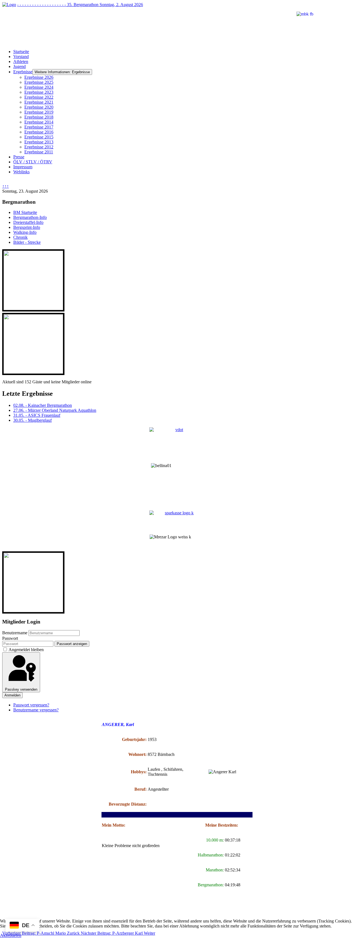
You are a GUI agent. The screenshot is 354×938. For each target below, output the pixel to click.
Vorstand (21, 56)
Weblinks (21, 171)
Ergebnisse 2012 (38, 147)
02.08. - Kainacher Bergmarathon (42, 405)
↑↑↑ (5, 186)
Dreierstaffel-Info (28, 222)
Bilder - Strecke (27, 242)
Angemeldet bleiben (26, 649)
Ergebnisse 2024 (38, 87)
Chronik (20, 237)
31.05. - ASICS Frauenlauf (36, 415)
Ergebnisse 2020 (38, 107)
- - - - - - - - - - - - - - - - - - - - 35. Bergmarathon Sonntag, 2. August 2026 (80, 4)
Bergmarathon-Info (30, 217)
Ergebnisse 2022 (38, 97)
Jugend (19, 66)
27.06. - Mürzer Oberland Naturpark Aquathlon (54, 410)
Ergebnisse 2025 (38, 82)
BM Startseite (25, 212)
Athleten (20, 61)
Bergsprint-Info (26, 227)
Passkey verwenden (21, 689)
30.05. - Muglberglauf (32, 420)
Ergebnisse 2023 (38, 92)
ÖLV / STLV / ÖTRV (32, 161)
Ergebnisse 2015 (38, 137)
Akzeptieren (10, 935)
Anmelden (12, 695)
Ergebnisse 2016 (38, 132)
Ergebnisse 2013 (38, 142)
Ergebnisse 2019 (38, 112)
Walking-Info (25, 232)
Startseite (21, 51)
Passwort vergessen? (31, 705)
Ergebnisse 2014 (38, 122)
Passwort (10, 638)
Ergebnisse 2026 (38, 77)
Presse (18, 156)
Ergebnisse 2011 (38, 152)
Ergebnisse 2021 (38, 102)
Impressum (22, 166)
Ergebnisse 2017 (38, 127)
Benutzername (14, 632)
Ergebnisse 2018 (38, 117)
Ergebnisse (22, 71)
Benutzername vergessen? (36, 710)
